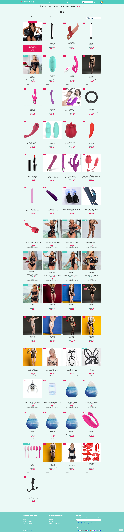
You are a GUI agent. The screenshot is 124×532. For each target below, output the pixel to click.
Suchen (51, 517)
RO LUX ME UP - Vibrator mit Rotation (33, 242)
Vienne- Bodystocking (52, 467)
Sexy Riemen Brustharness (52, 370)
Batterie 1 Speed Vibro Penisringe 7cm (52, 402)
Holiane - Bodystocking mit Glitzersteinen (33, 275)
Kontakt (51, 519)
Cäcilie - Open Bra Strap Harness (32, 402)
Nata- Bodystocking (32, 338)
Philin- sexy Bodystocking (71, 338)
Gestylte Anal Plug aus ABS (32, 498)
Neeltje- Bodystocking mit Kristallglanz (32, 79)
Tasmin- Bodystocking (33, 370)
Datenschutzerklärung (28, 523)
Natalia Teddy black (32, 47)
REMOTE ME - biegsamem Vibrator (52, 112)
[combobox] (87, 2)
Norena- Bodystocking (52, 338)
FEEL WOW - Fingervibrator (52, 144)
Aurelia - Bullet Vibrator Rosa (32, 210)
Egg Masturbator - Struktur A (71, 402)
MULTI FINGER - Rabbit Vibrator (32, 112)
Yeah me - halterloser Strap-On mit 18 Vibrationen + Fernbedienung (71, 78)
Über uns (51, 521)
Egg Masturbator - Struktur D (52, 434)
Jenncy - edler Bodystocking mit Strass (52, 275)
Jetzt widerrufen (26, 517)
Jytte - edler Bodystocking (91, 242)
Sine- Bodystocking (72, 307)
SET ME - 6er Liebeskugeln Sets (32, 467)
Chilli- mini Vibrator (91, 144)
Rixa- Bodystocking (52, 307)
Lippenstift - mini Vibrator (32, 177)
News (50, 525)
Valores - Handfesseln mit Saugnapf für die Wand (72, 210)
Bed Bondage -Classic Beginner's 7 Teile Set (91, 466)
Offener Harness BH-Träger (72, 370)
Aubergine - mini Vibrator (52, 210)
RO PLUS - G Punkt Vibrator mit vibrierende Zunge (32, 144)
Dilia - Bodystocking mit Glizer (71, 242)
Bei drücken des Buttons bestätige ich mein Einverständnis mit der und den (87, 523)
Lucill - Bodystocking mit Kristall (91, 275)
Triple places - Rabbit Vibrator (71, 177)
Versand (47, 51)
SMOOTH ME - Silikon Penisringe (91, 112)
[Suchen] (83, 2)
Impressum (25, 519)
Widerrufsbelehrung (27, 521)
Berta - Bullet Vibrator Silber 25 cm (52, 46)
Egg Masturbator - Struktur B (91, 402)
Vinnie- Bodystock (91, 307)
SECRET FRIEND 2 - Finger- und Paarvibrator (71, 111)
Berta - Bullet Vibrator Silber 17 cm (91, 46)
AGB (24, 525)
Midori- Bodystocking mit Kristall (33, 307)
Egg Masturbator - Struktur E (72, 434)
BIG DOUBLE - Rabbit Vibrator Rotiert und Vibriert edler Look (91, 210)
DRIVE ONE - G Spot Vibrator (91, 434)
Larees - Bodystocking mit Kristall (71, 275)
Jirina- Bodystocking (91, 79)
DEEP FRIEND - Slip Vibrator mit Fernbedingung (52, 78)
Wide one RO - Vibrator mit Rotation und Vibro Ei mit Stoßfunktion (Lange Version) (91, 177)
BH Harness (91, 370)
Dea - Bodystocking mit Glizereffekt (52, 242)
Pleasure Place (29, 530)
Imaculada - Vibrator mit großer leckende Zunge (72, 45)
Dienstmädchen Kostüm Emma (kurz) (72, 467)
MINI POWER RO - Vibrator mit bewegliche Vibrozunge (72, 144)
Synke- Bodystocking (91, 338)
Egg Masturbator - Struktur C (32, 434)
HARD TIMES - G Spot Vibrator (52, 177)
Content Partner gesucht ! (54, 523)
